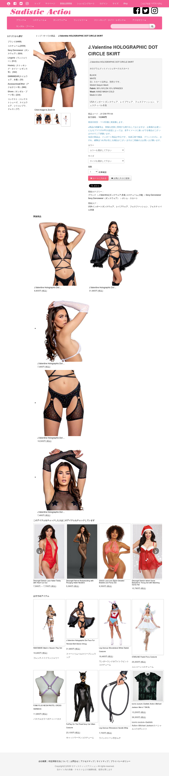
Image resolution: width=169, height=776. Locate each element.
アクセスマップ (87, 761)
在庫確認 (102, 172)
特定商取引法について (58, 761)
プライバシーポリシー (120, 761)
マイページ (50, 3)
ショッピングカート (86, 3)
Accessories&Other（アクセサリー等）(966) (18, 85)
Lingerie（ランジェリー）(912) (17, 59)
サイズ (115, 3)
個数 (90, 166)
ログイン (104, 3)
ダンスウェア (59, 19)
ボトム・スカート (130, 198)
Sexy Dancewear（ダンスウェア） (103, 198)
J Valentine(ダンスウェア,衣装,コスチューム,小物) (121, 194)
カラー (91, 145)
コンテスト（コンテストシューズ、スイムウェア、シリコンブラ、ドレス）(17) (18, 103)
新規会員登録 (66, 3)
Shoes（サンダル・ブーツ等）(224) (17, 93)
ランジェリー (79, 19)
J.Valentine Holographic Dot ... (47, 287)
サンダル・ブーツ (24, 26)
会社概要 (42, 761)
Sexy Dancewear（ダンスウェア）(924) (18, 52)
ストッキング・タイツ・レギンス (109, 19)
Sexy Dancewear (153, 194)
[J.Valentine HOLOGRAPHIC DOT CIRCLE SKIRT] (39, 118)
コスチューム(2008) (17, 45)
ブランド (20, 19)
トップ (37, 3)
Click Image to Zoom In (44, 109)
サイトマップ (102, 761)
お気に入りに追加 (121, 178)
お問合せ (74, 761)
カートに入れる (99, 178)
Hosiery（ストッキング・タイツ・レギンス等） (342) (18, 68)
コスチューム (39, 19)
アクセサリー (138, 19)
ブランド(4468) (15, 41)
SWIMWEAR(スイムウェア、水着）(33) (18, 78)
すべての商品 (49, 35)
